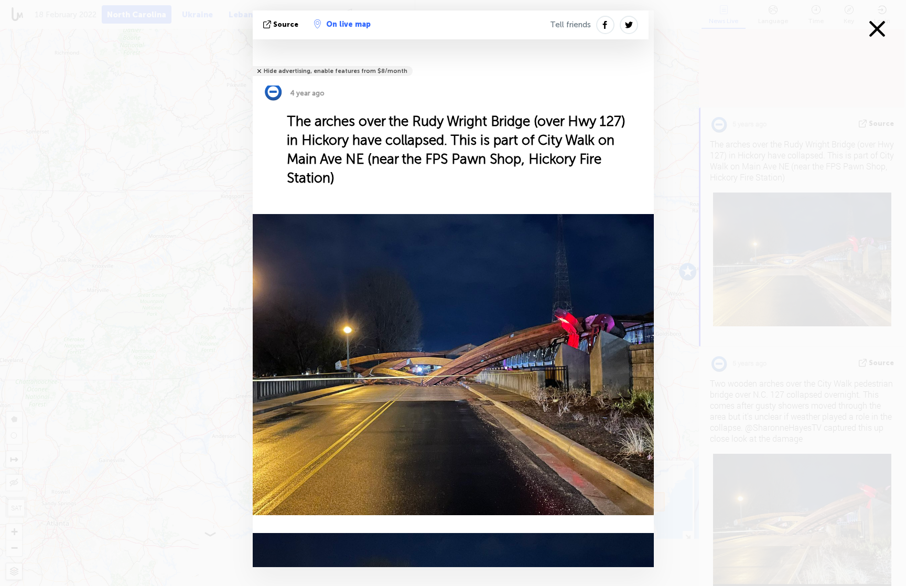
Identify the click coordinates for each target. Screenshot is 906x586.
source (285, 24)
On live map (348, 24)
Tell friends (570, 24)
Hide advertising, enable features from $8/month (335, 71)
